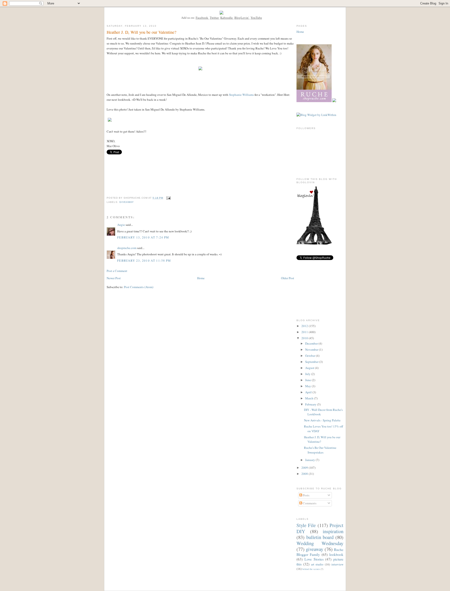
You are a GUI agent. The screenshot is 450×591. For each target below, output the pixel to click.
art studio (317, 564)
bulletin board (320, 537)
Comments (309, 503)
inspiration (333, 531)
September (312, 362)
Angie (121, 225)
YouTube (256, 17)
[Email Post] (168, 198)
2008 (305, 474)
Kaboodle (226, 17)
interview (337, 564)
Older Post (287, 278)
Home (201, 278)
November (312, 349)
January (310, 460)
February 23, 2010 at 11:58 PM (144, 260)
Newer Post (114, 278)
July (308, 374)
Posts (305, 495)
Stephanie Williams (241, 95)
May (308, 386)
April (308, 392)
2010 (305, 338)
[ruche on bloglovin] (314, 243)
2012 (305, 326)
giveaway (126, 202)
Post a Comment (117, 271)
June (308, 380)
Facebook (202, 17)
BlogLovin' (241, 17)
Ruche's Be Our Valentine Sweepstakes (320, 450)
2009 (305, 467)
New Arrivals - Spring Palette (322, 420)
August (310, 368)
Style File (306, 525)
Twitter (214, 17)
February (311, 404)
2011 (305, 332)
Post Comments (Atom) (138, 287)
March (309, 398)
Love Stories (314, 559)
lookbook (336, 554)
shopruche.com (126, 248)
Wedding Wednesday (319, 543)
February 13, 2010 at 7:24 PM (143, 237)
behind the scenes (311, 569)
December (312, 343)
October (310, 355)
